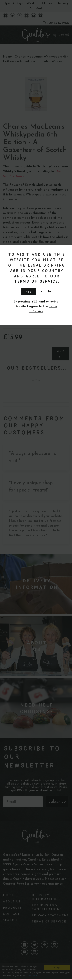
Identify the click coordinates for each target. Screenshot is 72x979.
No (48, 291)
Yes (28, 292)
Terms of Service (35, 281)
